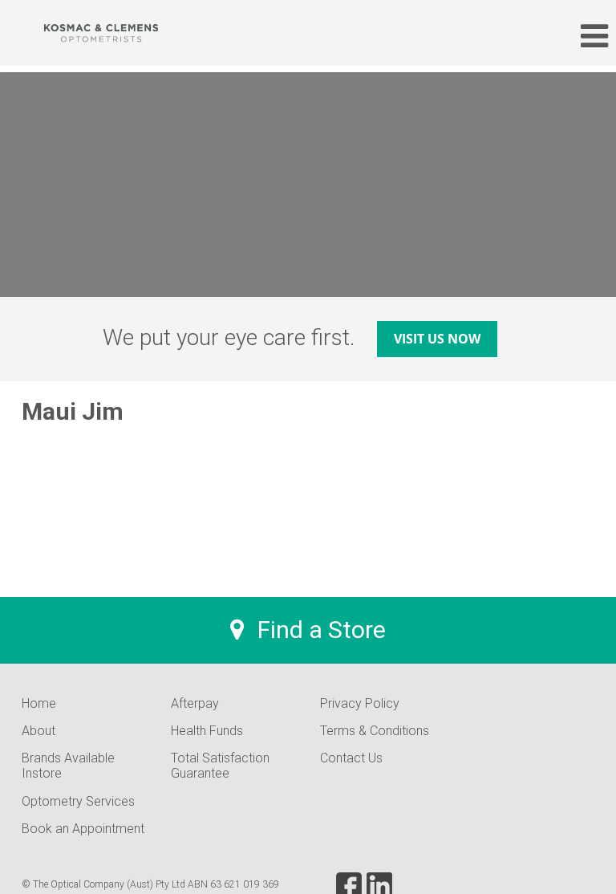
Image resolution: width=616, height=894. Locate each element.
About (38, 730)
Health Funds (207, 730)
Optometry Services (78, 801)
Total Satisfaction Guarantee (220, 765)
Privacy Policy (359, 703)
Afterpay (195, 703)
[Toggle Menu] (586, 36)
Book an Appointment (83, 828)
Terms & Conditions (374, 730)
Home (39, 703)
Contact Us (351, 758)
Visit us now (437, 338)
